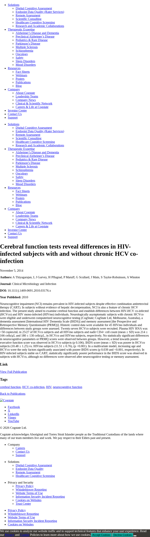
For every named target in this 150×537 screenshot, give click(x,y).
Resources (14, 187)
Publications (23, 201)
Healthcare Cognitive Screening (35, 141)
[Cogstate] (7, 400)
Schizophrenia (24, 170)
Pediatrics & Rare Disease (32, 159)
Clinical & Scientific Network (34, 222)
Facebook (14, 407)
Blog (19, 205)
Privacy (9, 534)
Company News (26, 219)
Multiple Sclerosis (27, 166)
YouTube (13, 421)
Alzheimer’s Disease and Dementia (37, 152)
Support (13, 237)
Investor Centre (17, 230)
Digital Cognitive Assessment (34, 127)
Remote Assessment (28, 134)
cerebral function (10, 387)
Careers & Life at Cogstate (32, 226)
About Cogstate (25, 212)
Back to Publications (12, 393)
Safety (19, 177)
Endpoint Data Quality (30, 468)
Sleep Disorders (25, 180)
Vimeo (12, 417)
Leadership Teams (27, 215)
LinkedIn (13, 414)
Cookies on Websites (28, 500)
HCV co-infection (33, 387)
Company (14, 208)
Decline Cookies (122, 534)
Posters (20, 198)
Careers (20, 448)
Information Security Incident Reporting (40, 496)
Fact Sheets (23, 191)
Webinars (21, 194)
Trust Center (23, 503)
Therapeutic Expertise (21, 148)
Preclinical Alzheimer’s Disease (35, 156)
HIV (48, 387)
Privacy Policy (25, 486)
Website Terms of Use (29, 493)
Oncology (22, 173)
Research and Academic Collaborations (40, 145)
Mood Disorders (26, 184)
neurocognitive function (67, 387)
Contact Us (15, 233)
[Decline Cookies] (135, 535)
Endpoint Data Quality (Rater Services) (40, 131)
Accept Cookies (101, 534)
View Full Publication (13, 371)
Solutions (13, 124)
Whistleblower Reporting (31, 489)
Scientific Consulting (28, 138)
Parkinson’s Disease (28, 163)
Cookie (24, 534)
